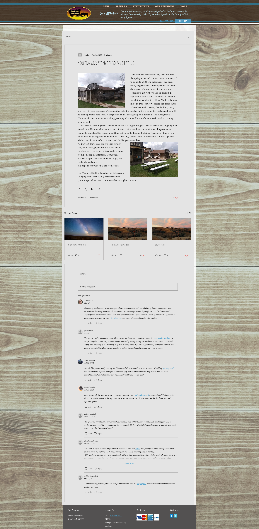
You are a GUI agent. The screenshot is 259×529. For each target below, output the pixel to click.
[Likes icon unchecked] (86, 323)
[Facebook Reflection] (171, 516)
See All (188, 212)
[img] (139, 517)
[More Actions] (176, 302)
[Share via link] (99, 189)
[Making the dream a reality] (127, 229)
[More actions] (176, 55)
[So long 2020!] (171, 229)
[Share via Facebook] (79, 189)
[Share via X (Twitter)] (85, 189)
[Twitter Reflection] (175, 516)
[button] (187, 36)
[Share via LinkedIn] (92, 189)
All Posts (67, 36)
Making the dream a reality (121, 244)
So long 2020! (160, 244)
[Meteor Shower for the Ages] (83, 229)
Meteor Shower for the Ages (77, 244)
